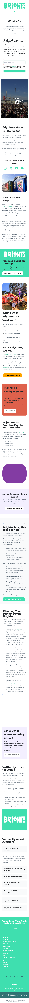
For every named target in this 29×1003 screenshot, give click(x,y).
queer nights (21, 227)
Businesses (5, 953)
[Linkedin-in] (14, 976)
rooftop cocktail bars (11, 354)
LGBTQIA (5, 943)
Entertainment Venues (9, 941)
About (4, 960)
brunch (19, 629)
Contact (4, 962)
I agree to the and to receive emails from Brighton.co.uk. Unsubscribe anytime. (14, 67)
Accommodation (7, 950)
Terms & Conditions (9, 988)
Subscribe (5, 966)
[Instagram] (5, 168)
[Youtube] (22, 168)
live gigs (13, 684)
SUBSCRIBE (14, 71)
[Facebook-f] (7, 976)
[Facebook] (16, 168)
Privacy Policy (13, 66)
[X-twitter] (11, 168)
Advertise (5, 964)
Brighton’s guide (7, 793)
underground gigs (7, 206)
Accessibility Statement (14, 990)
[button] (14, 11)
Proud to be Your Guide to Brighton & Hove (14, 922)
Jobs (3, 955)
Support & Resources (8, 957)
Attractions (6, 939)
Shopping (5, 948)
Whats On (5, 937)
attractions (22, 432)
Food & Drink (6, 946)
